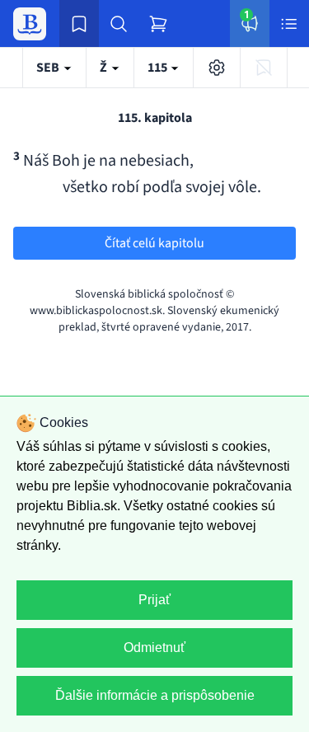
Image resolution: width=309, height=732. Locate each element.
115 (158, 68)
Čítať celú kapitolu (154, 243)
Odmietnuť (154, 647)
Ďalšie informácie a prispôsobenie (155, 695)
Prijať (154, 600)
